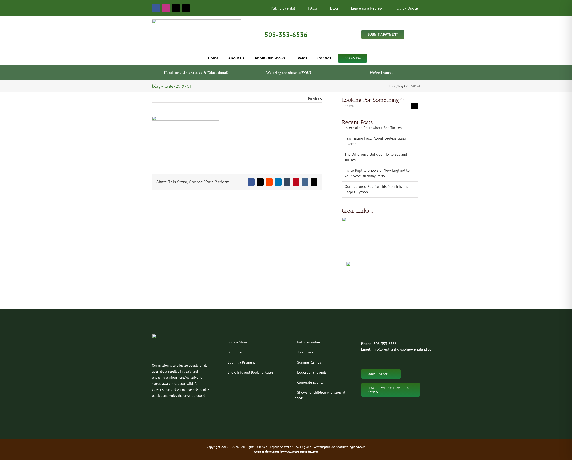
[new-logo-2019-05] (196, 21)
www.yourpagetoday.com (301, 452)
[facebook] (156, 8)
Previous (315, 98)
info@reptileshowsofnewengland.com (403, 349)
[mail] (176, 8)
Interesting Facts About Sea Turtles (373, 127)
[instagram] (166, 8)
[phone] (186, 8)
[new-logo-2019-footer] (182, 335)
